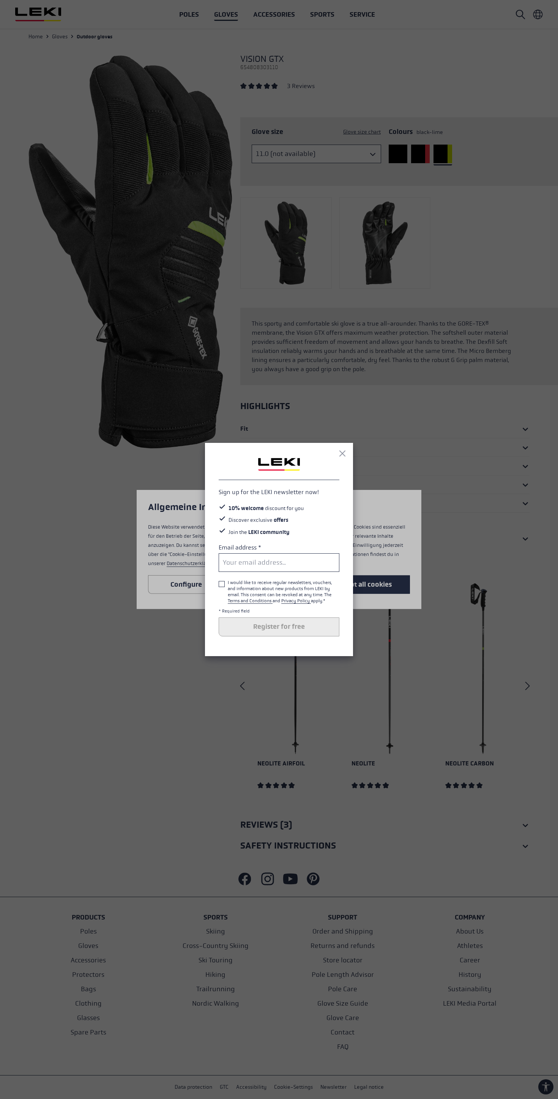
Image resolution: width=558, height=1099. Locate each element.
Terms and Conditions (250, 600)
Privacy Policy (296, 600)
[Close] (342, 453)
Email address (240, 547)
